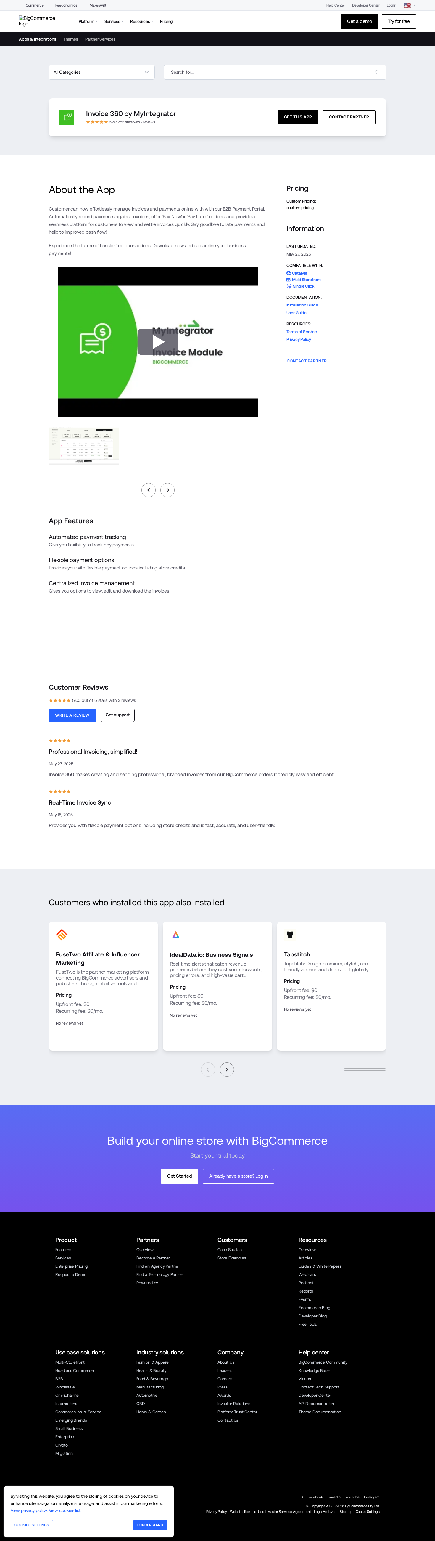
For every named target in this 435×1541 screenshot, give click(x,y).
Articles (305, 1258)
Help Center (335, 5)
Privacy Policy (298, 339)
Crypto (61, 1445)
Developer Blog (313, 1316)
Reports (306, 1291)
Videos (305, 1378)
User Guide (296, 312)
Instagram (372, 1497)
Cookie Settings (368, 1512)
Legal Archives (325, 1512)
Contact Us (228, 1420)
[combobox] (275, 72)
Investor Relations (234, 1403)
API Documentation (316, 1403)
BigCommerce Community (323, 1362)
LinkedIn (334, 1497)
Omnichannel (67, 1395)
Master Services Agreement (289, 1512)
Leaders (225, 1370)
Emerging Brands (71, 1420)
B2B (59, 1378)
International (66, 1403)
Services (63, 1258)
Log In (391, 5)
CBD (140, 1403)
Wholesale (65, 1387)
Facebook (315, 1497)
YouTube (352, 1497)
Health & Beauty (151, 1370)
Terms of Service (301, 331)
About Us (226, 1362)
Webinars (307, 1274)
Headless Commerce (74, 1370)
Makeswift (98, 5)
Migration (64, 1453)
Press (223, 1387)
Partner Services (100, 39)
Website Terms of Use (247, 1512)
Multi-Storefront (70, 1362)
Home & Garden (151, 1412)
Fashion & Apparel (153, 1362)
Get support (118, 714)
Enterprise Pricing (71, 1266)
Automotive (146, 1395)
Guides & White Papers (320, 1266)
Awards (224, 1395)
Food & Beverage (152, 1378)
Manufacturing (150, 1387)
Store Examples (232, 1258)
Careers (225, 1378)
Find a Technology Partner (160, 1274)
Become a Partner (153, 1258)
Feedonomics (66, 5)
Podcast (306, 1282)
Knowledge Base (314, 1370)
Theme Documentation (320, 1412)
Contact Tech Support (319, 1387)
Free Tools (308, 1324)
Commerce (35, 5)
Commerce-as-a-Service (78, 1412)
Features (63, 1249)
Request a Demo (70, 1274)
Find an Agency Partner (157, 1266)
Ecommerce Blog (314, 1307)
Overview (145, 1249)
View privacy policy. (29, 1510)
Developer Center (366, 5)
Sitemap (346, 1512)
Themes (70, 39)
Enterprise (64, 1436)
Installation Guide (302, 305)
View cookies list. (65, 1510)
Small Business (69, 1428)
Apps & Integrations (37, 39)
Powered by (147, 1282)
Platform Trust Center (237, 1412)
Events (305, 1299)
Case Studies (230, 1249)
